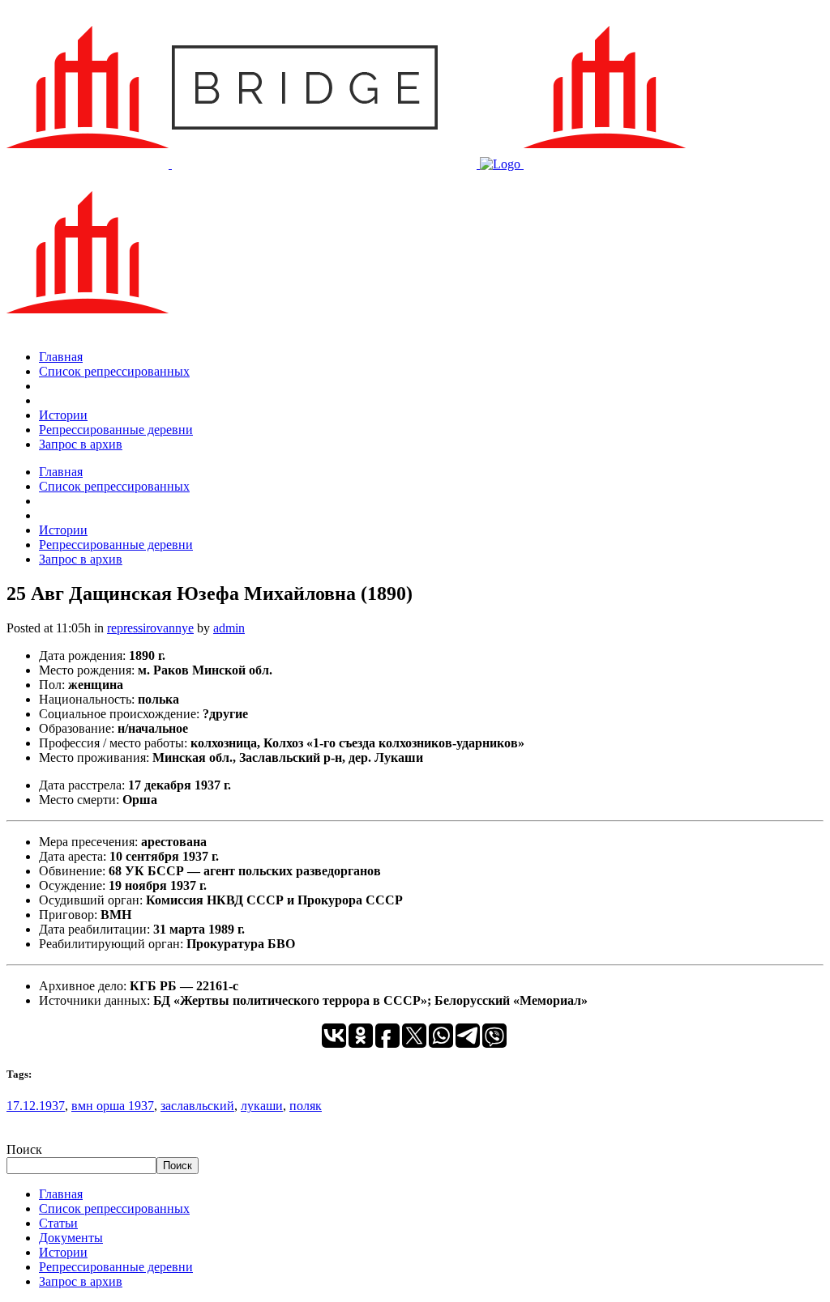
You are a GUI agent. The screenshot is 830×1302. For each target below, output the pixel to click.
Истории (63, 1252)
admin (229, 628)
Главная (61, 1194)
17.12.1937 (35, 1106)
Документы (71, 1238)
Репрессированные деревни (116, 1267)
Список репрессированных (114, 1208)
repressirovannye (150, 628)
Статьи (58, 1223)
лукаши (262, 1106)
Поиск (24, 1149)
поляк (305, 1106)
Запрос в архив (80, 1281)
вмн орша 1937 (112, 1106)
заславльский (197, 1106)
